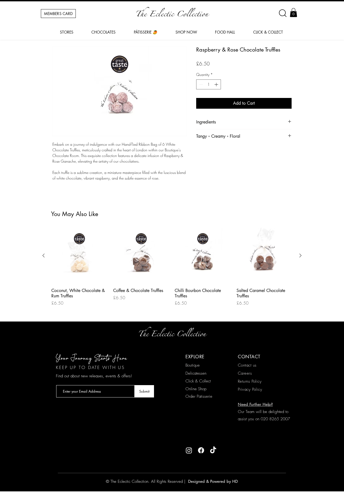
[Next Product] (300, 255)
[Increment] (216, 84)
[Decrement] (200, 84)
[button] (293, 12)
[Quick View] (79, 256)
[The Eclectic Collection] (189, 450)
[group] (172, 269)
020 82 (267, 419)
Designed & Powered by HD (212, 481)
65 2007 (282, 419)
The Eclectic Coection (171, 15)
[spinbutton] (208, 84)
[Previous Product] (43, 255)
